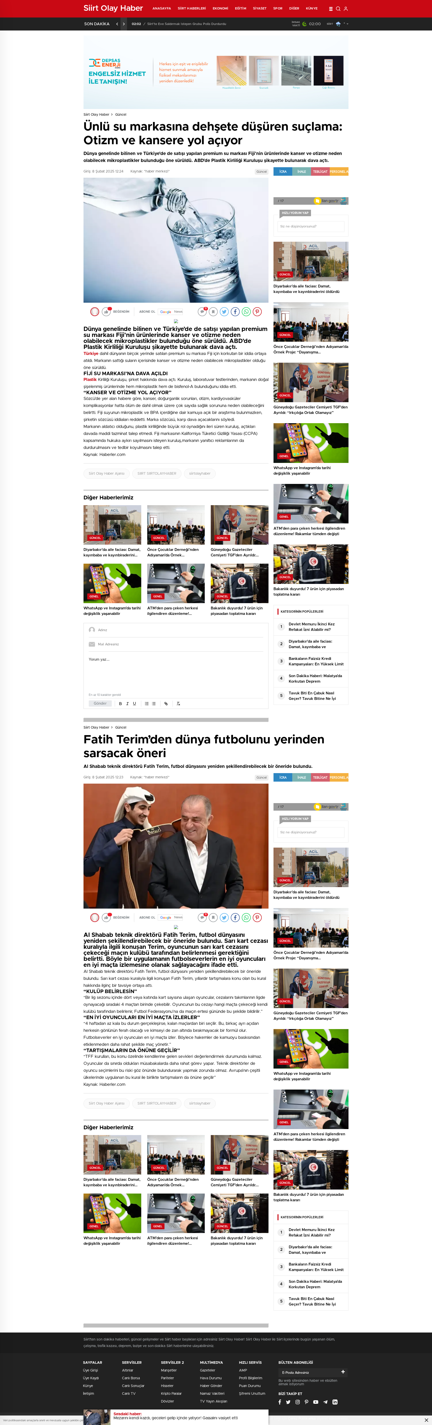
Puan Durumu (250, 1386)
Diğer (294, 8)
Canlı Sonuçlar (133, 1386)
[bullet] (153, 704)
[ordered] (146, 704)
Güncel (120, 114)
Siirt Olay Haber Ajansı (106, 473)
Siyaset (260, 8)
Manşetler (169, 1370)
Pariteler (167, 1378)
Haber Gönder (211, 1386)
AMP (243, 1370)
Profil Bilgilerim (250, 1378)
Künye (312, 8)
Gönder (100, 703)
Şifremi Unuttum (252, 1394)
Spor (277, 8)
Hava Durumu (211, 1378)
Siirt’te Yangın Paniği (163, 24)
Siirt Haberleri (192, 8)
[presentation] (117, 23)
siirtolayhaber (199, 473)
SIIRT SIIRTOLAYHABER (157, 473)
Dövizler (167, 1401)
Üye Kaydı (91, 1378)
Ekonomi (220, 8)
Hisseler (167, 1386)
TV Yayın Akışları (213, 1401)
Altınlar (127, 1370)
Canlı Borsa (131, 1378)
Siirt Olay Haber (96, 114)
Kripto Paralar (171, 1394)
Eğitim (240, 8)
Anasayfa (161, 8)
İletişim (88, 1394)
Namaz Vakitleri (212, 1394)
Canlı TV (129, 1394)
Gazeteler (207, 1370)
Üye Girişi (90, 1370)
